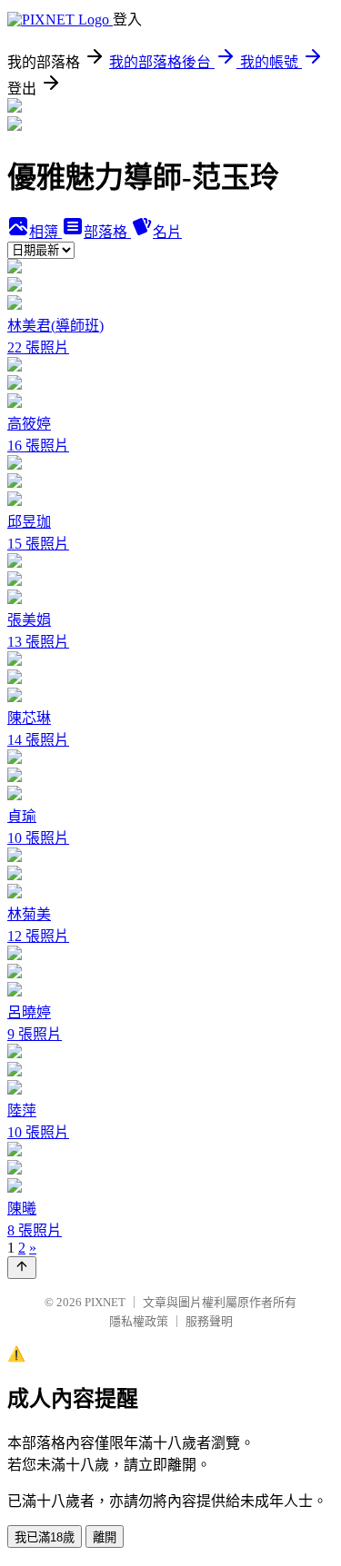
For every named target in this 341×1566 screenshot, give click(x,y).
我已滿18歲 (45, 1537)
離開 (104, 1537)
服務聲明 (209, 1321)
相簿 (45, 232)
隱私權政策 (138, 1321)
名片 (167, 232)
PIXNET (105, 1302)
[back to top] (21, 1267)
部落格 (107, 232)
